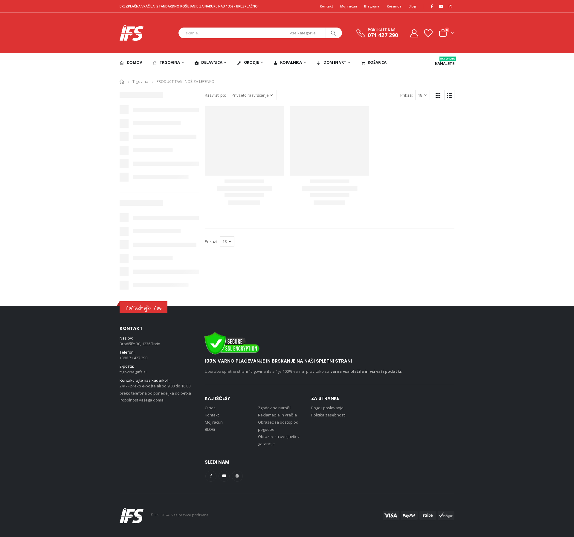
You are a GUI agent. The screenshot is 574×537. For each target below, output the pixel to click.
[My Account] (414, 33)
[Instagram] (450, 6)
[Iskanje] (333, 33)
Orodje (251, 62)
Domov (134, 62)
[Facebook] (432, 6)
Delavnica (211, 62)
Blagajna (371, 6)
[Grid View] (438, 95)
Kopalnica (291, 62)
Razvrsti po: (215, 95)
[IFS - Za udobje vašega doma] (132, 33)
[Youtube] (441, 6)
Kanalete (444, 61)
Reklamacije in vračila (277, 415)
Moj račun (348, 6)
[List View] (449, 95)
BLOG (210, 429)
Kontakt (326, 6)
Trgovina (170, 62)
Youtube (224, 476)
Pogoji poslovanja (327, 407)
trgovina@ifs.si (133, 372)
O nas (210, 407)
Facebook (210, 476)
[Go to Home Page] (122, 81)
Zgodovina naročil (274, 407)
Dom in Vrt (334, 62)
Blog (412, 6)
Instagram (237, 476)
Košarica (394, 6)
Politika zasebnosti (328, 415)
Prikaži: (406, 95)
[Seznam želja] (428, 33)
